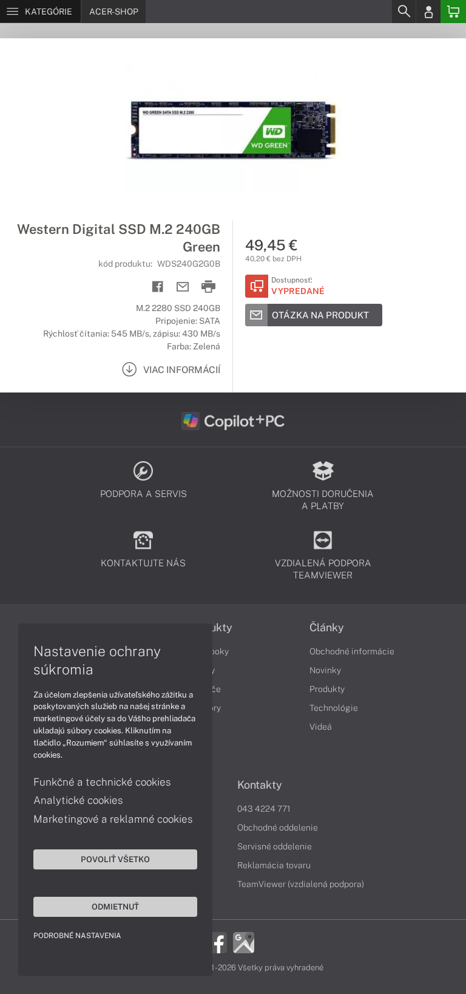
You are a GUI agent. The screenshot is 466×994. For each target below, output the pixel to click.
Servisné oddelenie (274, 846)
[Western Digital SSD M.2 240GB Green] (233, 129)
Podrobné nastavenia (77, 935)
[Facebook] (216, 942)
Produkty (327, 689)
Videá (320, 727)
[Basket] (453, 11)
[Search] (403, 11)
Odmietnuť (115, 906)
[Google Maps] (243, 942)
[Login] (428, 11)
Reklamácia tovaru (274, 865)
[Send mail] (183, 287)
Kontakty (259, 785)
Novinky (325, 670)
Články (326, 627)
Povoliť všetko (115, 859)
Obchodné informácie (351, 651)
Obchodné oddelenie (277, 827)
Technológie (333, 708)
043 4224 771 (264, 809)
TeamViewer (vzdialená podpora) (300, 884)
